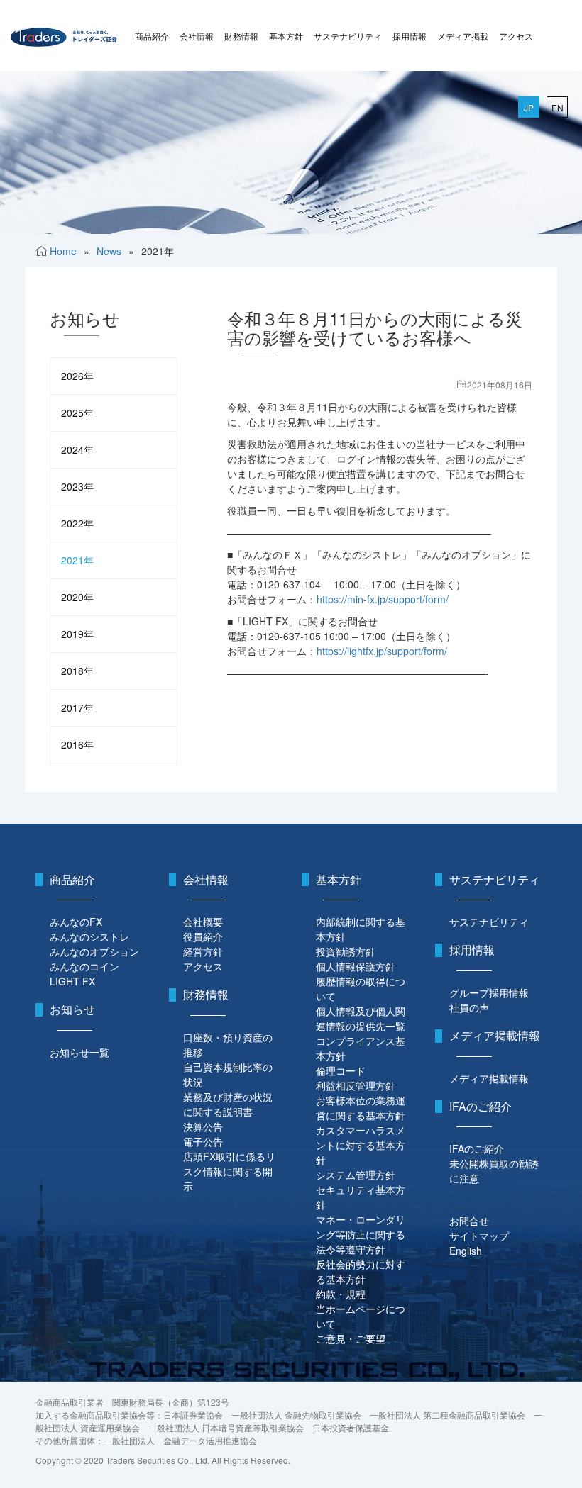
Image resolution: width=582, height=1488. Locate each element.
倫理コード (341, 1070)
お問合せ (469, 1221)
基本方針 (286, 36)
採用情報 (409, 36)
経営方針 (203, 951)
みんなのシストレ (89, 936)
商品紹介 (152, 36)
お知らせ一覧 (79, 1052)
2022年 (77, 523)
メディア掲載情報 (489, 1078)
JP (529, 107)
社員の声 (469, 1007)
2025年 (77, 412)
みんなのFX (76, 921)
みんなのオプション (94, 951)
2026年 (77, 376)
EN (557, 107)
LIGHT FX (72, 981)
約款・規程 (341, 1294)
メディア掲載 (462, 36)
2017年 (77, 707)
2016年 (77, 744)
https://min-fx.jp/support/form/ (383, 599)
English (465, 1250)
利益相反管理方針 (355, 1085)
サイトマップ (479, 1236)
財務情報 (241, 36)
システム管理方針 (355, 1175)
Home (63, 251)
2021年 (77, 560)
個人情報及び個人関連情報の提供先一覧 (360, 1018)
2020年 (77, 597)
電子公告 (203, 1141)
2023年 (77, 486)
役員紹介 (203, 936)
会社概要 (203, 921)
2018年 (77, 671)
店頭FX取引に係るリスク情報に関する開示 (229, 1171)
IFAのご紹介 (476, 1148)
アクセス (516, 36)
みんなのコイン (84, 966)
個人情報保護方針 (355, 966)
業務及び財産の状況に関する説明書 (228, 1104)
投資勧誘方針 (345, 951)
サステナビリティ (348, 36)
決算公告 (203, 1126)
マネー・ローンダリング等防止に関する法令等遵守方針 (360, 1234)
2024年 (77, 449)
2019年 (77, 634)
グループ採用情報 (489, 992)
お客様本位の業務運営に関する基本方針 (360, 1107)
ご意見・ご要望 (350, 1338)
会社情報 (197, 36)
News (109, 251)
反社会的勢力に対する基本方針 (360, 1271)
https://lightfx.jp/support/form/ (382, 651)
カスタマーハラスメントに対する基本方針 (360, 1145)
